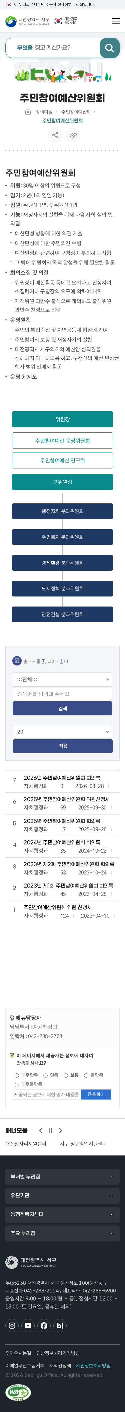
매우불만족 (31, 1084)
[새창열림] (18, 1392)
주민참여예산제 (76, 111)
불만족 (96, 1075)
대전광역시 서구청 (27, 21)
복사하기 (73, 135)
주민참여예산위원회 (62, 120)
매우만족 (29, 1075)
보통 (74, 1075)
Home (28, 112)
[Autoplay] (51, 1131)
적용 (63, 745)
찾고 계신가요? (44, 48)
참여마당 (44, 111)
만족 (53, 1075)
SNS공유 (55, 135)
